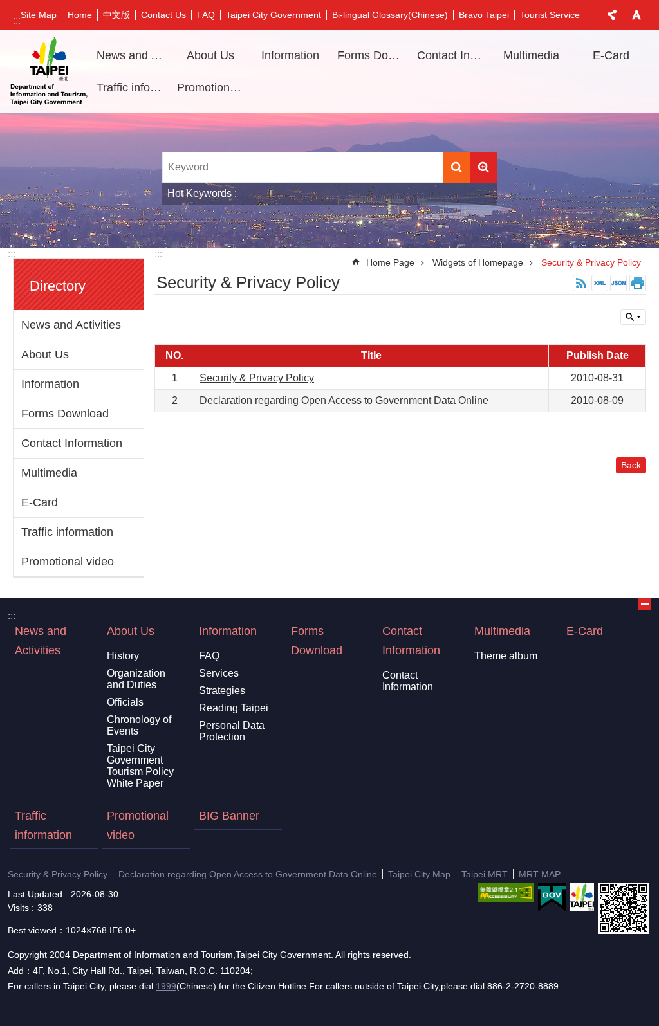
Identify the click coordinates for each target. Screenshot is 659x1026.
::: (17, 20)
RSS (581, 283)
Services (219, 673)
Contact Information (71, 443)
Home (80, 15)
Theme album (505, 655)
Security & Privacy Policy (591, 262)
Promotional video (212, 87)
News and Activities (132, 55)
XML (599, 283)
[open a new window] (506, 892)
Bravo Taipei (484, 15)
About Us (45, 354)
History (123, 655)
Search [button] (456, 167)
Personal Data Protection (232, 731)
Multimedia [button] (531, 55)
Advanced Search (483, 167)
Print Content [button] (637, 283)
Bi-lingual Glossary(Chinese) (390, 15)
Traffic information (132, 87)
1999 (166, 986)
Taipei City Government (273, 15)
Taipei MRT (484, 874)
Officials (125, 702)
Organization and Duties (136, 679)
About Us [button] (210, 55)
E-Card (611, 55)
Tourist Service (550, 15)
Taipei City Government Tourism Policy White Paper (140, 766)
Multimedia (49, 472)
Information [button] (290, 55)
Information (50, 384)
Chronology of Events (139, 725)
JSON (618, 283)
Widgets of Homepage (477, 262)
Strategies (222, 690)
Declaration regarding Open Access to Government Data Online (344, 400)
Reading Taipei (233, 707)
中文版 (116, 15)
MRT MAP (540, 874)
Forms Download (372, 55)
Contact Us (163, 15)
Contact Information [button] (452, 55)
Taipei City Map (419, 874)
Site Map (39, 15)
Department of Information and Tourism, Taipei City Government (49, 71)
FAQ (206, 15)
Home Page (390, 262)
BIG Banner (229, 815)
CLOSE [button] (612, 14)
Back (631, 465)
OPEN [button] (644, 604)
